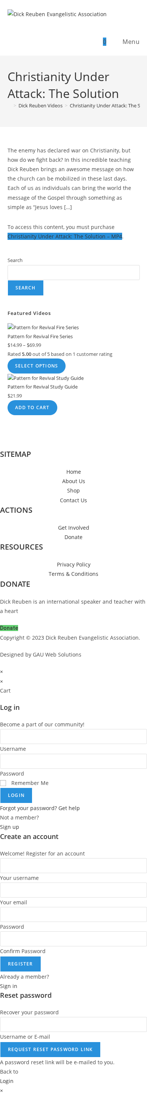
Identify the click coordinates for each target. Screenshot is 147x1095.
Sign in (8, 986)
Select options (36, 366)
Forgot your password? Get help (40, 808)
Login (16, 795)
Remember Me (29, 782)
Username (13, 748)
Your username (19, 877)
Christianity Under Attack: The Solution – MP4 (65, 236)
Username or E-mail (25, 1036)
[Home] (9, 105)
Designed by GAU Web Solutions (40, 654)
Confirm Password (23, 951)
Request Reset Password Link (50, 1049)
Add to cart (32, 407)
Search (15, 260)
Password (12, 773)
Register (20, 964)
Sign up (9, 826)
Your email (13, 902)
